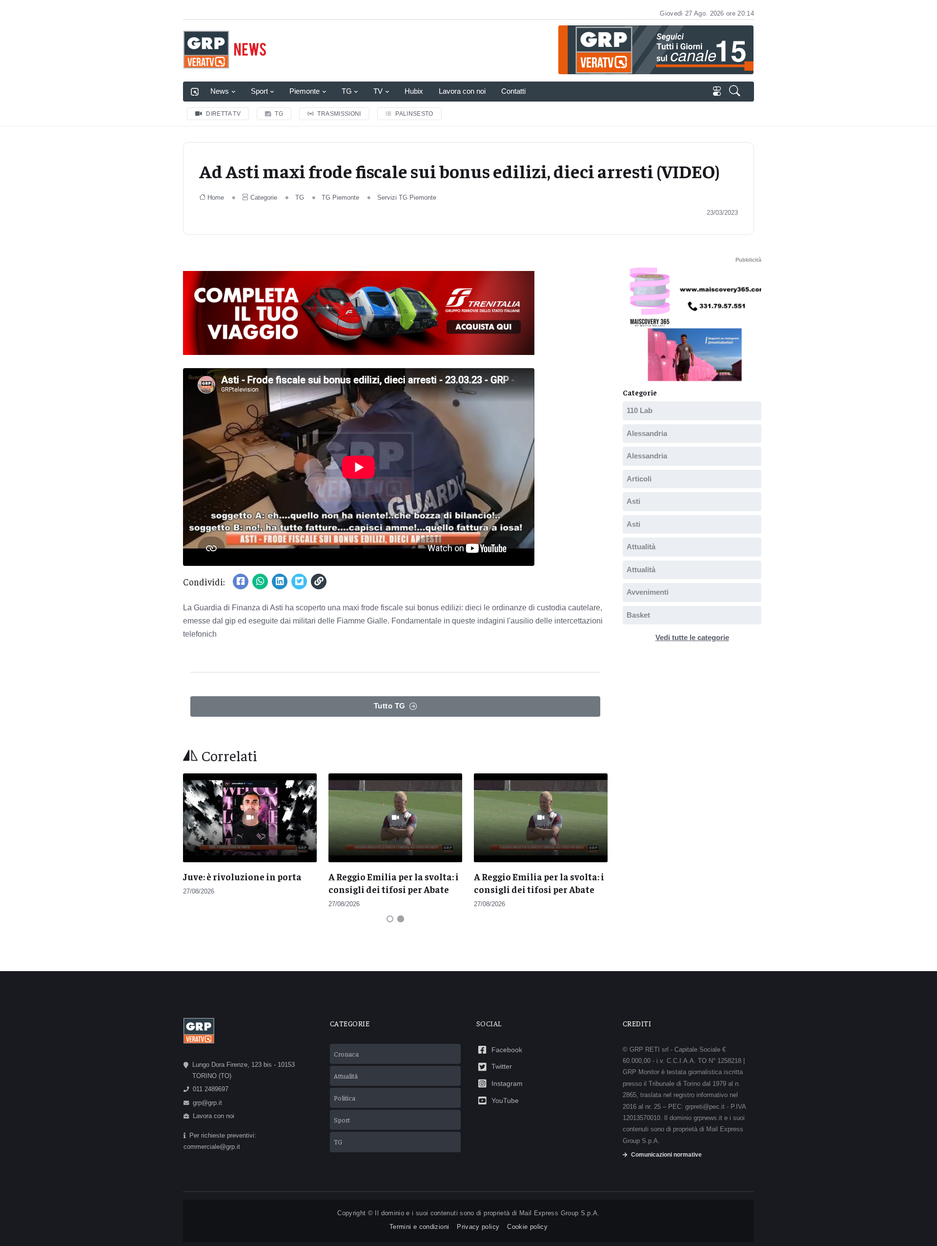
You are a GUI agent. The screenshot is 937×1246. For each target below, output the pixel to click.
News (219, 91)
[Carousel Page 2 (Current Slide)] (400, 918)
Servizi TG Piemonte (406, 197)
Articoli (639, 479)
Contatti (513, 91)
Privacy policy (478, 1226)
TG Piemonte (340, 197)
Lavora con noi (462, 91)
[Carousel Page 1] (390, 918)
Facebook (506, 1050)
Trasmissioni (339, 113)
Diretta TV (223, 113)
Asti (633, 501)
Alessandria (647, 433)
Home (215, 197)
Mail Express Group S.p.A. (559, 1213)
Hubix (414, 91)
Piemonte (304, 91)
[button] (735, 92)
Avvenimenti (648, 592)
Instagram (507, 1083)
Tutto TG (390, 706)
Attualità (641, 546)
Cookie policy (527, 1226)
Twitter (501, 1066)
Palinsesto (414, 113)
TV (378, 91)
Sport (259, 91)
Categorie (263, 197)
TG (347, 91)
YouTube (505, 1100)
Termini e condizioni (419, 1226)
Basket (638, 615)
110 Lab (639, 410)
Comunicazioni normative (666, 1154)
